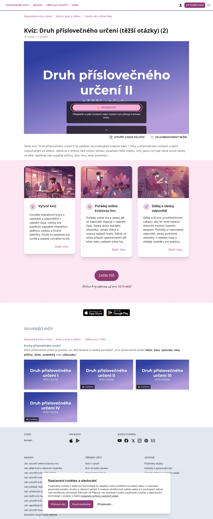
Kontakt (28, 440)
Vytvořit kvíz (195, 5)
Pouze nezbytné (81, 504)
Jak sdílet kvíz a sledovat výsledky (43, 468)
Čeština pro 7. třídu (95, 339)
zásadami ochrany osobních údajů (99, 495)
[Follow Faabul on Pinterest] (146, 441)
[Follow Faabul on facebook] (126, 441)
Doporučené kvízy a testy (38, 16)
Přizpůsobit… (105, 504)
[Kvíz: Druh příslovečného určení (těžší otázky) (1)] (50, 374)
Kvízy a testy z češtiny (68, 16)
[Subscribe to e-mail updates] (153, 441)
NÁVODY (29, 457)
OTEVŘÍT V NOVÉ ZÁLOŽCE (129, 137)
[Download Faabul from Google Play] (78, 441)
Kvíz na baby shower (96, 468)
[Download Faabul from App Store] (71, 441)
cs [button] (208, 5)
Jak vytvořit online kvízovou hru (41, 463)
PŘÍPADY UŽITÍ (93, 457)
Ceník (75, 5)
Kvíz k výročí (92, 463)
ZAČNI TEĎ (106, 275)
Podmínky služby (153, 463)
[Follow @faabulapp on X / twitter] (133, 441)
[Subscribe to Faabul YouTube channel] (120, 441)
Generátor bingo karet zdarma (40, 514)
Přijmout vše (58, 504)
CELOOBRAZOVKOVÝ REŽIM (171, 137)
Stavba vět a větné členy (98, 16)
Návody (38, 5)
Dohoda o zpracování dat (158, 468)
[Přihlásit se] (180, 5)
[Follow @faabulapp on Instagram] (140, 441)
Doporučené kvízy (17, 5)
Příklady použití (57, 5)
